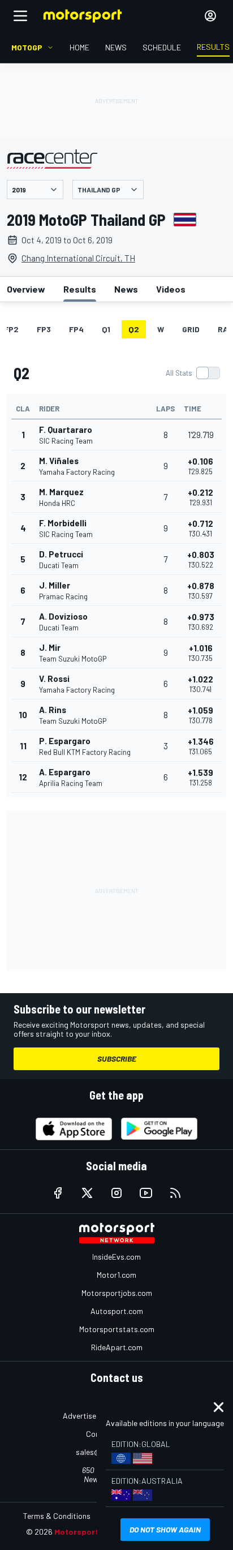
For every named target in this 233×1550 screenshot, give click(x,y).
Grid (191, 329)
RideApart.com (117, 1347)
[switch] (192, 373)
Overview (26, 289)
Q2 (133, 329)
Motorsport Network (93, 1531)
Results (79, 289)
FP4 (76, 329)
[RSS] (175, 1193)
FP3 (44, 329)
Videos (170, 289)
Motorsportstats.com (116, 1329)
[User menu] (210, 16)
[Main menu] (20, 16)
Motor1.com (116, 1274)
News (126, 289)
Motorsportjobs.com (116, 1293)
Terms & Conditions (56, 1516)
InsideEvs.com (116, 1256)
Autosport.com (116, 1311)
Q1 (106, 329)
